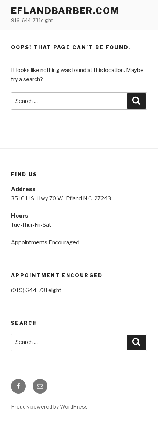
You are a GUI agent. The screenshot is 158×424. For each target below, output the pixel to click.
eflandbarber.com (65, 11)
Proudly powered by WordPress (49, 406)
